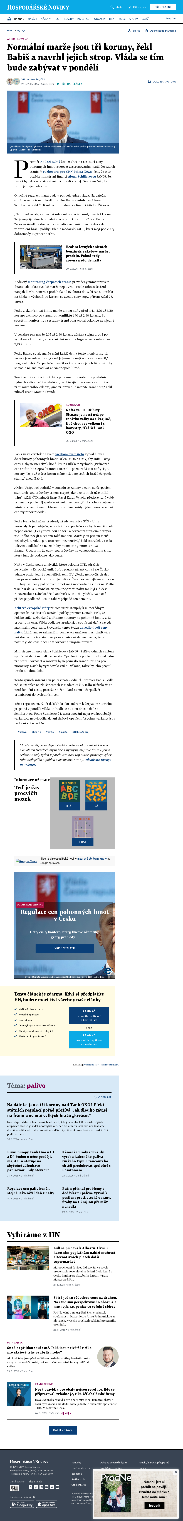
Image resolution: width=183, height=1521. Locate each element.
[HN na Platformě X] (30, 1487)
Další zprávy (62, 1430)
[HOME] (9, 19)
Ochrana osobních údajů (113, 1462)
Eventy (142, 1468)
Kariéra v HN (78, 1479)
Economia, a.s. (32, 1467)
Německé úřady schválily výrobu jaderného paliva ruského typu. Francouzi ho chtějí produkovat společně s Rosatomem (86, 1161)
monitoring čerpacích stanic (49, 282)
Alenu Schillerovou (82, 176)
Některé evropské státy (32, 608)
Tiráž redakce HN (80, 1468)
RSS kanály (145, 1479)
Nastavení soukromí (111, 1474)
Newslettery (145, 1474)
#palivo (22, 731)
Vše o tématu (65, 948)
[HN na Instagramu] (41, 1487)
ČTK (42, 79)
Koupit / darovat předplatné (154, 1462)
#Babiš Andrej (81, 731)
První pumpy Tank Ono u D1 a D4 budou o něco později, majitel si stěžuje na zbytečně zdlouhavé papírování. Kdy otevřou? (30, 1161)
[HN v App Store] (46, 1504)
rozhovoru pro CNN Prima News (67, 171)
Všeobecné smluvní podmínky (116, 1479)
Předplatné (163, 6)
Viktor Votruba (30, 79)
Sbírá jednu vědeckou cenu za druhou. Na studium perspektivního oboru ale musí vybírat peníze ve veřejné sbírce (85, 1302)
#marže (63, 731)
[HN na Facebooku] (36, 1487)
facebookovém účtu (69, 454)
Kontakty (76, 1462)
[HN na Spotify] (52, 1487)
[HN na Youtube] (57, 1487)
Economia (76, 1474)
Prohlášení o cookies (111, 1468)
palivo (36, 1086)
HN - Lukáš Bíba (34, 150)
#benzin (36, 731)
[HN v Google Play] (22, 1504)
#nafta (50, 731)
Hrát (69, 805)
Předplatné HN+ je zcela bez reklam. (101, 1064)
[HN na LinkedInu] (46, 1487)
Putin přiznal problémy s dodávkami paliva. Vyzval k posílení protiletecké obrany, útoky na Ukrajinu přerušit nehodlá (86, 1197)
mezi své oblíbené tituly (92, 858)
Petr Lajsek (15, 1342)
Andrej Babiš (50, 162)
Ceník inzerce (78, 1485)
